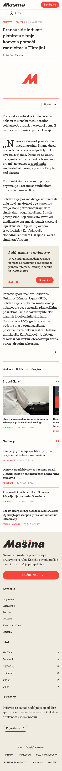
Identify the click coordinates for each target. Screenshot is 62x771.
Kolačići (38, 762)
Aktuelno (8, 460)
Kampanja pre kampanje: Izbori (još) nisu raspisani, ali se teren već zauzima (28, 453)
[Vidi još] (4, 13)
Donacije (44, 280)
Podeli (48, 104)
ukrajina (36, 369)
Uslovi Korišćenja (46, 754)
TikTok (6, 679)
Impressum (25, 754)
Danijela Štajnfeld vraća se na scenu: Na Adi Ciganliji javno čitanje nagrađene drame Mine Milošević (31, 473)
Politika (20, 22)
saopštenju (38, 164)
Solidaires (22, 369)
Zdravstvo (8, 501)
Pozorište (8, 483)
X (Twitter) (8, 666)
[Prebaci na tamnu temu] (11, 13)
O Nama (9, 754)
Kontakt (53, 762)
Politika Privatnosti (15, 762)
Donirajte (50, 4)
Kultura (7, 631)
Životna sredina (12, 625)
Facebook (8, 659)
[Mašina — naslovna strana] (14, 5)
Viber (5, 686)
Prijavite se (13, 728)
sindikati (8, 369)
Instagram (8, 673)
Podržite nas (28, 575)
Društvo (8, 22)
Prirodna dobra (11, 524)
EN (20, 13)
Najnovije (8, 599)
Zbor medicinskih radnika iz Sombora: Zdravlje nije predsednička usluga (26, 494)
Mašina (19, 55)
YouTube (7, 652)
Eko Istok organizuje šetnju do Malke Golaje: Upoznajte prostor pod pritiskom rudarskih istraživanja (30, 515)
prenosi (39, 168)
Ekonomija (9, 605)
